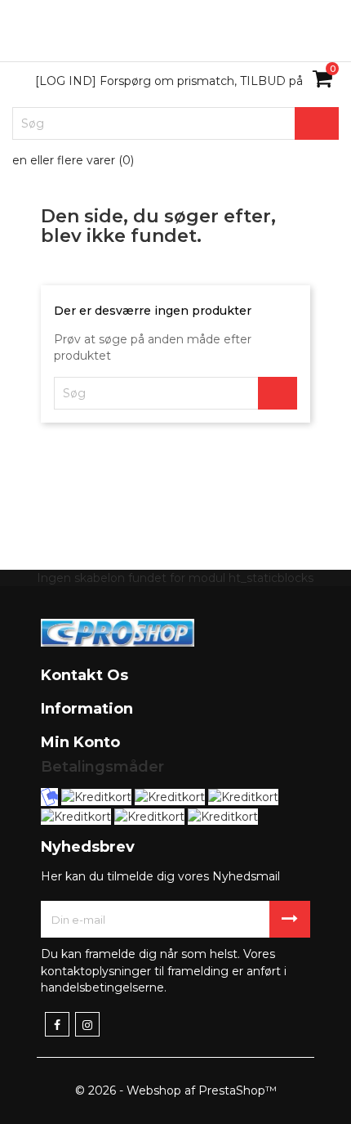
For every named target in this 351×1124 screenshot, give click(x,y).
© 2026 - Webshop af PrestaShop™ (176, 1090)
